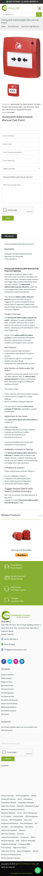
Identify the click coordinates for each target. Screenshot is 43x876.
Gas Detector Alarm (15, 107)
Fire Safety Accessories (9, 700)
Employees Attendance (9, 823)
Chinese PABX (18, 816)
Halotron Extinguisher (9, 830)
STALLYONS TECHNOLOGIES (23, 870)
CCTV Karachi (6, 816)
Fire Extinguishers (7, 693)
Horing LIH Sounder (21, 550)
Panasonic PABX (24, 844)
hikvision (22, 830)
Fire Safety (29, 827)
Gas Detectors (13, 27)
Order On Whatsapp (28, 841)
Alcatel (33, 796)
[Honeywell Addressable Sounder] (41, 33)
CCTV (19, 813)
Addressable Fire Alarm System (22, 104)
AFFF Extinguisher (22, 796)
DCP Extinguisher (16, 820)
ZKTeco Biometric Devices (10, 858)
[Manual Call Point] (21, 57)
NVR (17, 841)
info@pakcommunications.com (15, 650)
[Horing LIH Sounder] (21, 534)
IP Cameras (25, 837)
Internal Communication (10, 837)
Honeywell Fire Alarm (23, 110)
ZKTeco (35, 851)
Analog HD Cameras (8, 799)
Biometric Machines (8, 813)
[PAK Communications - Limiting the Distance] (10, 8)
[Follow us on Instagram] (15, 661)
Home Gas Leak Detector (30, 27)
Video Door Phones (8, 851)
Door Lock (28, 820)
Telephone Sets (6, 682)
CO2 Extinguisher (31, 816)
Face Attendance (26, 823)
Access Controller (7, 796)
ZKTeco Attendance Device (11, 855)
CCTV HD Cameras (30, 813)
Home (3, 27)
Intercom (20, 834)
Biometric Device (7, 686)
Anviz (20, 799)
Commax (4, 820)
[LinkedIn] (21, 661)
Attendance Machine (8, 803)
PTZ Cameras (6, 848)
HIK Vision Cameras (8, 834)
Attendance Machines (26, 803)
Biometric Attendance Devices (28, 806)
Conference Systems (8, 711)
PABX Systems (6, 678)
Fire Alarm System (7, 696)
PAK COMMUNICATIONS (26, 864)
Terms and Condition (24, 873)
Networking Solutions (8, 707)
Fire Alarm (4, 827)
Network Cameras (7, 841)
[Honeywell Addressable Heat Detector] (2, 33)
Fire (36, 823)
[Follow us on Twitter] (9, 661)
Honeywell (11, 112)
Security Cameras (7, 675)
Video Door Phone (19, 848)
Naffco (33, 837)
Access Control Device (9, 704)
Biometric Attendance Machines (12, 809)
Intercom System (7, 689)
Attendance (28, 799)
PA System (5, 714)
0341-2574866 (9, 644)
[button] (38, 870)
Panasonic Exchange (8, 844)
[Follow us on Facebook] (3, 661)
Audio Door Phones (8, 806)
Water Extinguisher (24, 851)
